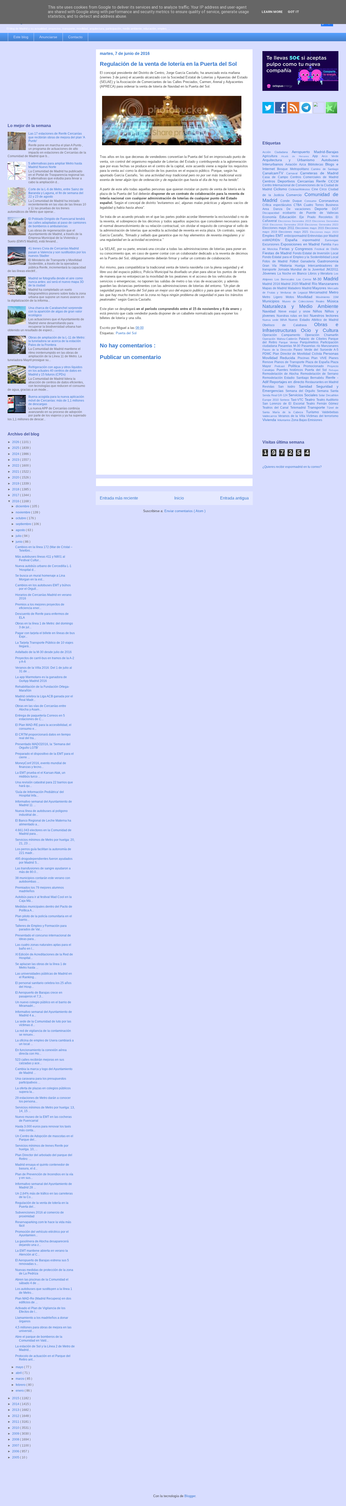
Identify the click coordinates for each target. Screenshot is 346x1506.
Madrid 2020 (290, 284)
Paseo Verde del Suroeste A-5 (316, 349)
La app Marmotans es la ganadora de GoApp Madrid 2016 (41, 678)
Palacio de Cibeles (313, 339)
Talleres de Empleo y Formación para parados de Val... (41, 927)
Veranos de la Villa (292, 416)
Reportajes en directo (287, 382)
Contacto (75, 37)
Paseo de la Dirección (278, 349)
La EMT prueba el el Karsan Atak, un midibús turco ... (40, 774)
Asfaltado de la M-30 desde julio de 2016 (43, 652)
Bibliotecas (316, 164)
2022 (16, 465)
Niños (319, 311)
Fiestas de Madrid (277, 253)
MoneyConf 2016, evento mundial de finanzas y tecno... (40, 764)
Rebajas (333, 370)
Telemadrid (298, 407)
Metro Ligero (274, 297)
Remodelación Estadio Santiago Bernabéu (294, 378)
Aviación (292, 164)
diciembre (23, 506)
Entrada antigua (234, 498)
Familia (327, 244)
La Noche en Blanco (292, 273)
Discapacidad (272, 212)
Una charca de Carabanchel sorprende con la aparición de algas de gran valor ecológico (55, 311)
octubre (21, 518)
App (317, 156)
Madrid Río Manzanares (318, 284)
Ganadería (308, 261)
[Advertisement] (47, 82)
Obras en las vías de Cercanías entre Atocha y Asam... (40, 707)
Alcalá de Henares (297, 156)
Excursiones (271, 244)
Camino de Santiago (324, 169)
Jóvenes (269, 273)
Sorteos (285, 399)
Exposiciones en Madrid (301, 244)
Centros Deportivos (279, 181)
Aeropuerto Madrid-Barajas (315, 152)
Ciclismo (281, 189)
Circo (323, 189)
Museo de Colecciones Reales (304, 301)
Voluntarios (284, 420)
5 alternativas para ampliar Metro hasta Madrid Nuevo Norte (55, 165)
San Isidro (288, 386)
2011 (16, 1422)
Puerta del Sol (126, 333)
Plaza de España (318, 362)
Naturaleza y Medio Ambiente (300, 306)
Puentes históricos (291, 370)
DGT (335, 209)
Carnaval (293, 173)
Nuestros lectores (324, 315)
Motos (291, 297)
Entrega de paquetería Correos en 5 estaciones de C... (40, 717)
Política (296, 366)
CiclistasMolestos (300, 189)
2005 (16, 1457)
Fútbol (295, 261)
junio (19, 541)
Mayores (320, 288)
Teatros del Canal (276, 407)
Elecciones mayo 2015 (310, 227)
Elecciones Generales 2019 (287, 224)
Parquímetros (310, 342)
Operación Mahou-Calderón (280, 338)
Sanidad (307, 386)
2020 (16, 477)
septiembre (24, 524)
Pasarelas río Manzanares (319, 346)
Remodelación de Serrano (319, 373)
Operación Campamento (283, 335)
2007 (16, 1445)
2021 (16, 471)
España (294, 240)
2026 (16, 442)
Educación (289, 217)
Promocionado (315, 366)
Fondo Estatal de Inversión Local (315, 253)
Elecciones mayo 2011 (278, 228)
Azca (303, 164)
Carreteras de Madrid (319, 173)
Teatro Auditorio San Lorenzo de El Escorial (300, 401)
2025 (16, 448)
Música (332, 301)
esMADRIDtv (273, 240)
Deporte (323, 209)
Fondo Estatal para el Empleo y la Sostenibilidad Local (300, 257)
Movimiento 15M (327, 297)
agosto (21, 530)
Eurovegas (331, 240)
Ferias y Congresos (297, 249)
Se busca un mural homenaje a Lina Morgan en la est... (40, 577)
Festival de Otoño (326, 248)
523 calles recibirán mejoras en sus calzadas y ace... (39, 1061)
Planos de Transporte (289, 362)
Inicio (179, 498)
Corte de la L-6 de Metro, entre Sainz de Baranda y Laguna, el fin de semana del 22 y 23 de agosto (55, 192)
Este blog (20, 37)
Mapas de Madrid (275, 288)
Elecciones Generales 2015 (295, 221)
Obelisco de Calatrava (288, 325)
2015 (16, 1398)
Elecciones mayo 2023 (324, 232)
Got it (293, 12)
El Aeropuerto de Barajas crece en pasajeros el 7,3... (38, 994)
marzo (20, 1379)
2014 (16, 1404)
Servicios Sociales (304, 395)
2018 (16, 489)
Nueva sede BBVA (275, 319)
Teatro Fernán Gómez (322, 403)
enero (20, 1390)
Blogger (189, 1496)
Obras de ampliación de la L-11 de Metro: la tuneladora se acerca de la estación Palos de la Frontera (56, 341)
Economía (270, 217)
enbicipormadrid (295, 236)
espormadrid (313, 240)
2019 (16, 483)
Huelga (301, 265)
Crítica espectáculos (278, 205)
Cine (316, 189)
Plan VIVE (320, 358)
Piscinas (304, 358)
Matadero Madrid (300, 288)
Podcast (281, 366)
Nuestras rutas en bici (293, 316)
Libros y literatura (321, 273)
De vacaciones (300, 209)
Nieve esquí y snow (295, 311)
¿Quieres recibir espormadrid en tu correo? (292, 467)
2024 (16, 454)
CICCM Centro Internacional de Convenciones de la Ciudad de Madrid (300, 185)
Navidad (270, 311)
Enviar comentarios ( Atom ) (184, 511)
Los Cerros (304, 279)
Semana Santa (327, 391)
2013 (16, 1410)
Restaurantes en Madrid (321, 382)
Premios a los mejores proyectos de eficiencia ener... (39, 606)
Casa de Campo (276, 177)
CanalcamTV (274, 173)
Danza (280, 209)
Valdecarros (270, 415)
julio (19, 536)
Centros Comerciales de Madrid (314, 177)
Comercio (295, 195)
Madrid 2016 (271, 284)
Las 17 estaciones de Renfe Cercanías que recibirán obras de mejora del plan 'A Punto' (56, 137)
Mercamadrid (319, 292)
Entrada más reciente (119, 498)
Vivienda (269, 420)
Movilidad (306, 297)
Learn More (272, 12)
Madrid (330, 278)
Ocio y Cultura (319, 330)
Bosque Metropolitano (294, 169)
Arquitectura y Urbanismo (291, 160)
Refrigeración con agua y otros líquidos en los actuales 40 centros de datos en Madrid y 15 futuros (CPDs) (55, 370)
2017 (16, 495)
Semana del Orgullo (301, 391)
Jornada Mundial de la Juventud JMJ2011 (308, 269)
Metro (333, 292)
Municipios (272, 301)
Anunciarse (48, 37)
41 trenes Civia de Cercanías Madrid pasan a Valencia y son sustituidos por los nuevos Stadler (57, 252)
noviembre (23, 512)
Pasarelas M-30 (289, 346)
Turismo (314, 412)
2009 (16, 1433)
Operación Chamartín (321, 335)
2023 (16, 460)
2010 (16, 1428)
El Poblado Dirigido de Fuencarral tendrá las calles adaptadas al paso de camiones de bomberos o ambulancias (57, 222)
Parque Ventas (289, 342)
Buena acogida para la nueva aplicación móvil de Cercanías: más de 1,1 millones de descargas (56, 400)
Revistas (270, 386)
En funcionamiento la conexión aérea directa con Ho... (41, 1051)
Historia (287, 265)
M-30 (318, 279)
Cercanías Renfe (313, 181)
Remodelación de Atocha (281, 373)
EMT (280, 236)
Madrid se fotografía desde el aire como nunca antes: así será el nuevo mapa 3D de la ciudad (56, 282)
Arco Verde (330, 156)
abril (19, 1373)
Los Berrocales (285, 279)
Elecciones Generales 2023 (321, 224)
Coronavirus (328, 201)
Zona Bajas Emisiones (306, 420)
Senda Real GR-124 (275, 395)
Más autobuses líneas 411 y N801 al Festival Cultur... (40, 558)
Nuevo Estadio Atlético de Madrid (313, 320)
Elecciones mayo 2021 (294, 231)
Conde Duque (292, 201)
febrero (21, 1385)
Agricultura (271, 156)
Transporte (317, 407)
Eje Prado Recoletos (317, 217)
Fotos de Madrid (276, 261)
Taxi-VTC (298, 400)
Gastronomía (327, 261)
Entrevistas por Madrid (322, 236)
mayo (20, 1367)
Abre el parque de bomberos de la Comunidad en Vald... (38, 1338)
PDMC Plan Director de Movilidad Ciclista (292, 353)
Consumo (311, 200)
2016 (16, 501)
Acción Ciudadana (277, 152)
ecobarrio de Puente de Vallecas (310, 213)
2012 (16, 1416)
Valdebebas (330, 412)
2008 (16, 1439)
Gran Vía (271, 265)
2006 (16, 1451)
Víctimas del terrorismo (322, 416)
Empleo (269, 236)
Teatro (310, 400)
